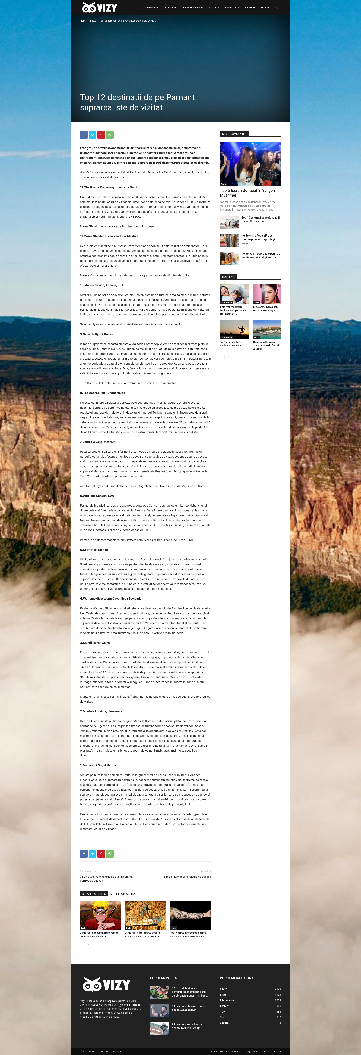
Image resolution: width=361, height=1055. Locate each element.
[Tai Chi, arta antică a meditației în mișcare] (234, 329)
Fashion (231, 7)
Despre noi (251, 1051)
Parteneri (236, 1051)
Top (263, 7)
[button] (276, 8)
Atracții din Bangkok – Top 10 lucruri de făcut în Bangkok (266, 345)
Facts (212, 7)
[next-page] (88, 944)
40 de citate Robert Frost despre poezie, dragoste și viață (258, 239)
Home (83, 20)
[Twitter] (92, 135)
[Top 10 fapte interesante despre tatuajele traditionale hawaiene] (190, 915)
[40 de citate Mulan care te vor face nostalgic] (267, 294)
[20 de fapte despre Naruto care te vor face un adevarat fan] (100, 915)
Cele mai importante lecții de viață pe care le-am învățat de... (234, 310)
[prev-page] (82, 944)
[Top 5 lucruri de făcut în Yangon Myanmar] (250, 164)
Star (248, 7)
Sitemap (264, 1051)
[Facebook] (84, 135)
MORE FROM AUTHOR (123, 893)
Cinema (150, 7)
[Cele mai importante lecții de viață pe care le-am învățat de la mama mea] (234, 294)
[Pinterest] (101, 135)
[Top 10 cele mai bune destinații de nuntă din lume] (229, 222)
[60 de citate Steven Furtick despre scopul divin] (159, 1010)
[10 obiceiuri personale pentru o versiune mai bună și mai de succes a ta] (229, 258)
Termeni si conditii (218, 1051)
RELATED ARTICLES (94, 893)
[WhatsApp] (110, 135)
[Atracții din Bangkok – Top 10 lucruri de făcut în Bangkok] (267, 329)
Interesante (191, 7)
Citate (168, 7)
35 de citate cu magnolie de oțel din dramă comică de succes (106, 878)
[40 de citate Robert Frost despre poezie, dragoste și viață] (229, 240)
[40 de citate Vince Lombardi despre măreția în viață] (159, 1028)
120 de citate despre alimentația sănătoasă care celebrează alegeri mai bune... (190, 992)
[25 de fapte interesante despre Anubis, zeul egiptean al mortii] (145, 915)
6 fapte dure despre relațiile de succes (187, 876)
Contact (277, 1051)
